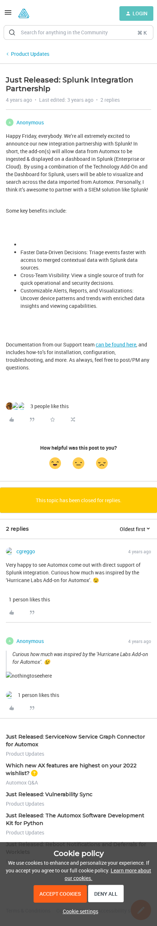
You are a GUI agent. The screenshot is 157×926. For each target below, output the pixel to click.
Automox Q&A (22, 782)
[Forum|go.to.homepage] (23, 13)
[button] (8, 14)
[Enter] (12, 32)
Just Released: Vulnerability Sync (49, 794)
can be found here (116, 344)
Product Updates (30, 53)
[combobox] (78, 32)
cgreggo (25, 551)
